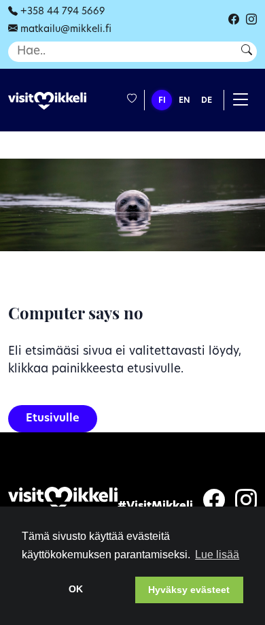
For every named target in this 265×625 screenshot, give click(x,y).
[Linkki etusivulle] (47, 101)
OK (76, 588)
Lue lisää (217, 554)
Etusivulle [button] (53, 418)
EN (184, 101)
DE (206, 101)
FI (162, 101)
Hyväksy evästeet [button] (189, 589)
